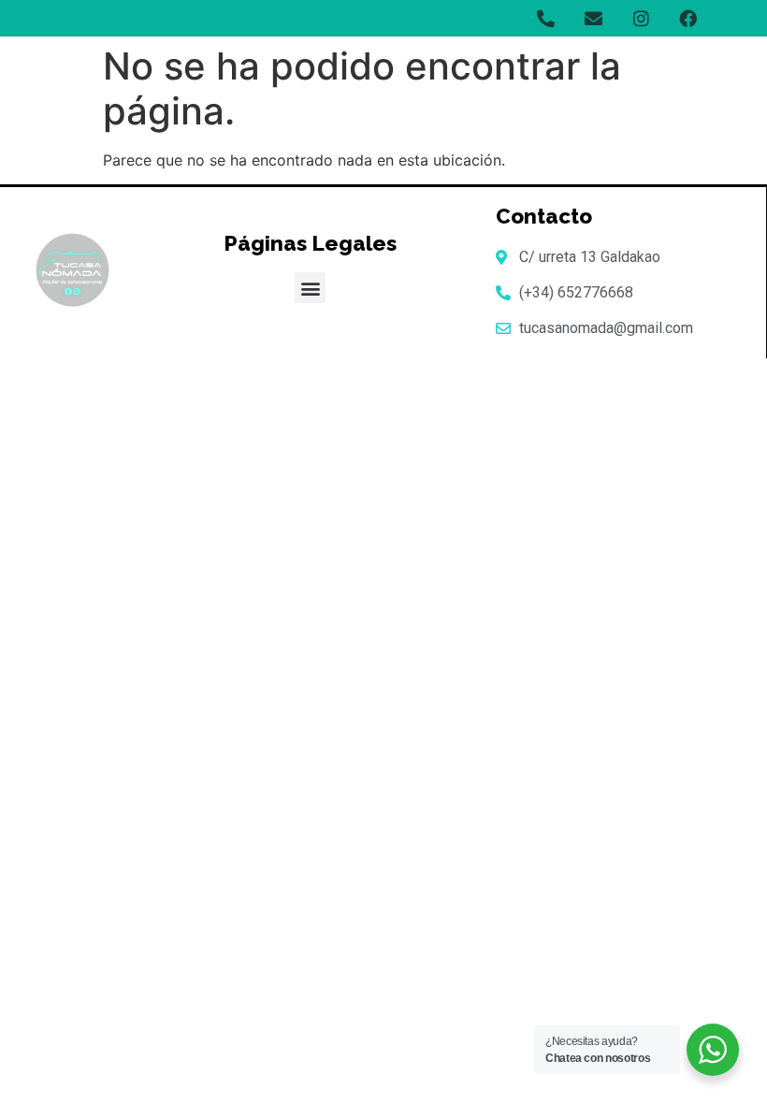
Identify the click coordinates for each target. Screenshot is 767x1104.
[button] (310, 287)
